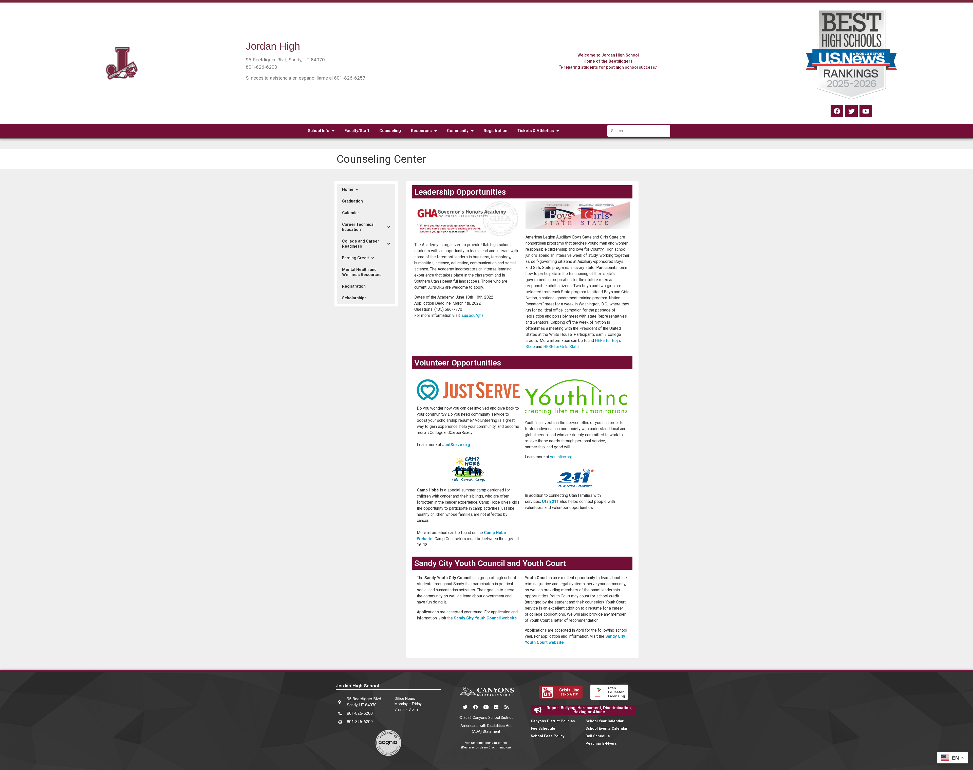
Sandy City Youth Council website (485, 618)
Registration (495, 130)
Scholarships (354, 298)
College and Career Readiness (360, 244)
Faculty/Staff (357, 130)
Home (347, 189)
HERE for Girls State (561, 346)
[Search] (664, 131)
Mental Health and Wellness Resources (362, 272)
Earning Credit (355, 257)
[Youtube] (486, 707)
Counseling (390, 130)
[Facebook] (837, 111)
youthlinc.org (561, 456)
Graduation (352, 201)
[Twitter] (851, 111)
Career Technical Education (358, 227)
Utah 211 (550, 501)
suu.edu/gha (472, 315)
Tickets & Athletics (535, 130)
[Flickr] (496, 707)
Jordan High (273, 46)
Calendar (350, 212)
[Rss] (507, 707)
